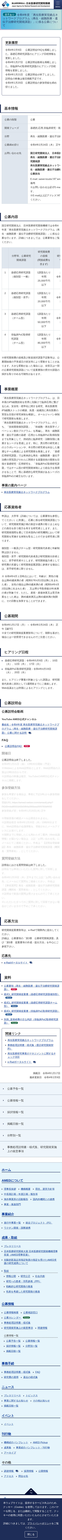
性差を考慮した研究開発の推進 (23, 1291)
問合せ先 (23, 1476)
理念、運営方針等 (45, 1189)
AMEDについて (12, 1180)
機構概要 (25, 1189)
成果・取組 (9, 1237)
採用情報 (29, 1471)
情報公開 (11, 1276)
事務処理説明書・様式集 (17, 1322)
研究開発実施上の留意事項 (18, 1327)
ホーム (6, 1169)
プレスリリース (12, 1246)
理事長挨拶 (10, 1189)
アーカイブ (10, 1452)
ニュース (8, 1387)
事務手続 (8, 1363)
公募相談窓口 (30, 1312)
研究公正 (25, 1276)
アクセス (9, 1476)
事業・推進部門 (12, 1204)
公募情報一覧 (32, 1340)
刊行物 (6, 1434)
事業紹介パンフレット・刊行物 (33, 1447)
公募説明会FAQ (17, 746)
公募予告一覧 (13, 1340)
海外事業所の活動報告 (16, 1199)
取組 (6, 1270)
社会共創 (40, 1276)
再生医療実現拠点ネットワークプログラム (27, 492)
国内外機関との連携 (44, 1199)
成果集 (7, 1447)
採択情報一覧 (13, 1346)
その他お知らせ (41, 1400)
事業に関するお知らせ (16, 1400)
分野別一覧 (31, 1346)
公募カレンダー (16, 1317)
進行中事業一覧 (12, 1222)
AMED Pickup (40, 1442)
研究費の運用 (11, 1377)
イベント (8, 1415)
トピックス (32, 1395)
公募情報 (8, 1304)
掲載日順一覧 (13, 1351)
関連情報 (42, 1327)
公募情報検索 (11, 1312)
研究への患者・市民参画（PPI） (23, 1281)
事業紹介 (8, 1214)
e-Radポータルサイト (16, 962)
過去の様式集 (30, 1377)
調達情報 (9, 1471)
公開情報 (43, 1471)
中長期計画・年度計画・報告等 (21, 1194)
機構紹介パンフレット (16, 1442)
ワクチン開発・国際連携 (17, 1227)
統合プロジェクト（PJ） (39, 1222)
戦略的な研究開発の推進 (19, 1286)
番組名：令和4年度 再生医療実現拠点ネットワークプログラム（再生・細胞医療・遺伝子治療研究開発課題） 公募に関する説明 (30, 728)
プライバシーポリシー (39, 1523)
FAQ (37, 1372)
